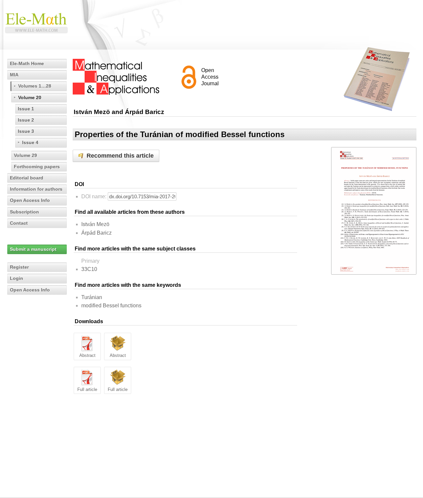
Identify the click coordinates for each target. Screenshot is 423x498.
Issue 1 (26, 108)
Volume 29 (25, 155)
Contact (19, 223)
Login (16, 278)
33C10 (89, 269)
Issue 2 (26, 120)
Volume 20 (29, 97)
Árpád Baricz (96, 233)
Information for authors (36, 189)
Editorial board (26, 177)
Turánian (91, 297)
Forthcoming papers (37, 166)
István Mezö (95, 224)
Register (19, 267)
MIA (14, 74)
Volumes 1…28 (34, 86)
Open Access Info (30, 200)
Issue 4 (30, 142)
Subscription (24, 211)
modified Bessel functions (111, 305)
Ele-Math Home (27, 63)
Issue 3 (26, 131)
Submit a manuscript (33, 249)
